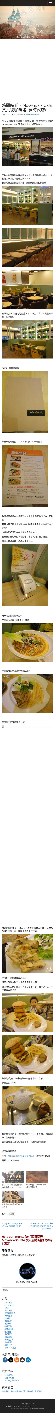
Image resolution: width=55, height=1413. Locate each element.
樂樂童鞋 (5, 1391)
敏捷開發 (8, 1326)
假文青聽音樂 (9, 1313)
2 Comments (35, 114)
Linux (6, 1308)
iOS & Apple (9, 1305)
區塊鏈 (7, 1318)
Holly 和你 (8, 1375)
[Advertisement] (27, 67)
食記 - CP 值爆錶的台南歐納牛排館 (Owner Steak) (12, 1185)
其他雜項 (8, 1316)
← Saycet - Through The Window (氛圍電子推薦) (12, 1224)
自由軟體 (8, 1342)
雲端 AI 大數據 (10, 1347)
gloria (6, 114)
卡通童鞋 (30, 1391)
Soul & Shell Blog (8, 1406)
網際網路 (8, 1337)
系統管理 (8, 1334)
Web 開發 (8, 1310)
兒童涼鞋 (38, 1391)
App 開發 (8, 1302)
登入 (16, 1255)
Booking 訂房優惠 (11, 1380)
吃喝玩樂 (25, 114)
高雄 (12, 1214)
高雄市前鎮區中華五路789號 (21, 1155)
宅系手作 (8, 1324)
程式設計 (8, 1332)
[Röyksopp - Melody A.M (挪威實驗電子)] (37, 1177)
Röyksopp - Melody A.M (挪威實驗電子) (36, 1185)
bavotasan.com (38, 1408)
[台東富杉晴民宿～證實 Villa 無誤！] (13, 1197)
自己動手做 (8, 1339)
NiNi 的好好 (9, 1378)
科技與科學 (8, 1329)
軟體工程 (8, 1345)
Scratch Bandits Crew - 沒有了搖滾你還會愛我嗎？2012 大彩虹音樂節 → (41, 1226)
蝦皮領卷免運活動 (18, 1391)
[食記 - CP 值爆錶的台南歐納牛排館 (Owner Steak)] (13, 1177)
